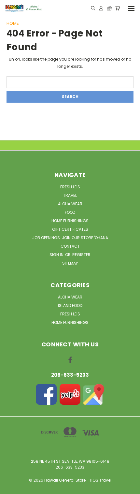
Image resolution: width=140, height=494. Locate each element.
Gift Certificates (70, 229)
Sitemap (70, 263)
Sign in (56, 254)
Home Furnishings (70, 221)
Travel (70, 195)
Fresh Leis (70, 187)
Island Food (70, 305)
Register (81, 254)
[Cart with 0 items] (117, 8)
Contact (70, 246)
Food (70, 212)
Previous (10, 487)
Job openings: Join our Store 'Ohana (70, 237)
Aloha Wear (70, 204)
